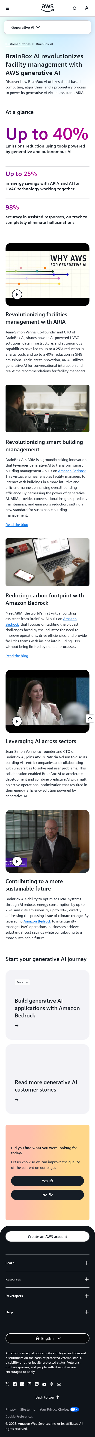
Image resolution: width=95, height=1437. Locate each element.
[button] (26, 27)
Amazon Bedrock (72, 470)
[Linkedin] (22, 1384)
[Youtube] (44, 1384)
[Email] (59, 1384)
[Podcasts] (51, 1384)
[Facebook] (15, 1384)
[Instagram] (29, 1384)
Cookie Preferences (19, 1416)
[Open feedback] (90, 718)
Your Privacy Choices (54, 1409)
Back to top (45, 1397)
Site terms (27, 1409)
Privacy (11, 1409)
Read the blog (17, 524)
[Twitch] (37, 1384)
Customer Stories (18, 44)
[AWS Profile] (86, 8)
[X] (7, 1384)
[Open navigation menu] (7, 8)
